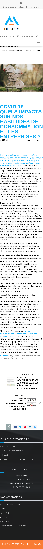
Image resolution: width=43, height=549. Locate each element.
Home (2, 47)
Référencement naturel (10, 504)
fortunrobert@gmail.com (14, 7)
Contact (4, 455)
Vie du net (12, 47)
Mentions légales (8, 446)
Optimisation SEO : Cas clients (14, 526)
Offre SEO (5, 509)
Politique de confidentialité (12, 451)
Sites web (5, 517)
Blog (3, 530)
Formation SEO (7, 521)
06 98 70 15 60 (33, 7)
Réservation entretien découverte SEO (17, 459)
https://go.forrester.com (12, 358)
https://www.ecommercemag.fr (24, 355)
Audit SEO (5, 513)
